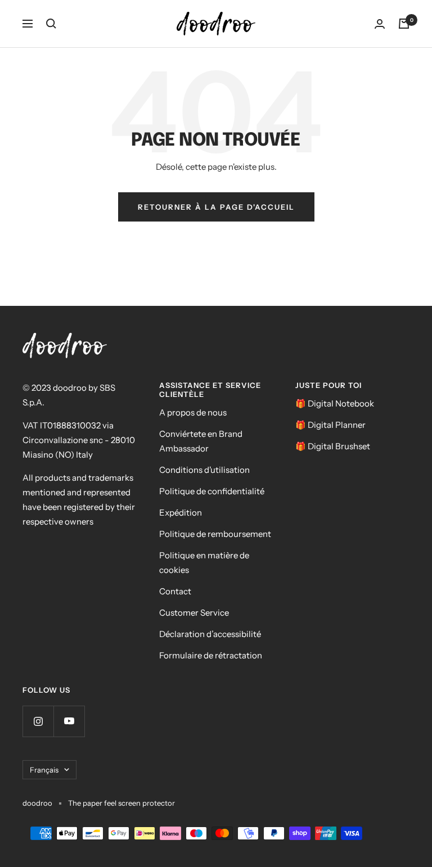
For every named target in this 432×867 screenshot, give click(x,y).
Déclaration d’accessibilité (210, 634)
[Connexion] (380, 24)
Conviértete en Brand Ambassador (200, 441)
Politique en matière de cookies (204, 562)
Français (44, 769)
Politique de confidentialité (211, 491)
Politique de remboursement (215, 534)
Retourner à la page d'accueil (216, 206)
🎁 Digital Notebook (334, 403)
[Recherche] (51, 24)
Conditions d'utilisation (204, 469)
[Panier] (404, 24)
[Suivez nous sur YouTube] (68, 721)
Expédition (180, 512)
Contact (175, 591)
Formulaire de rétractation (210, 655)
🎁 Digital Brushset (332, 446)
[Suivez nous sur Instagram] (37, 721)
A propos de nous (193, 412)
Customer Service (194, 612)
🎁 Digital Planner (330, 424)
